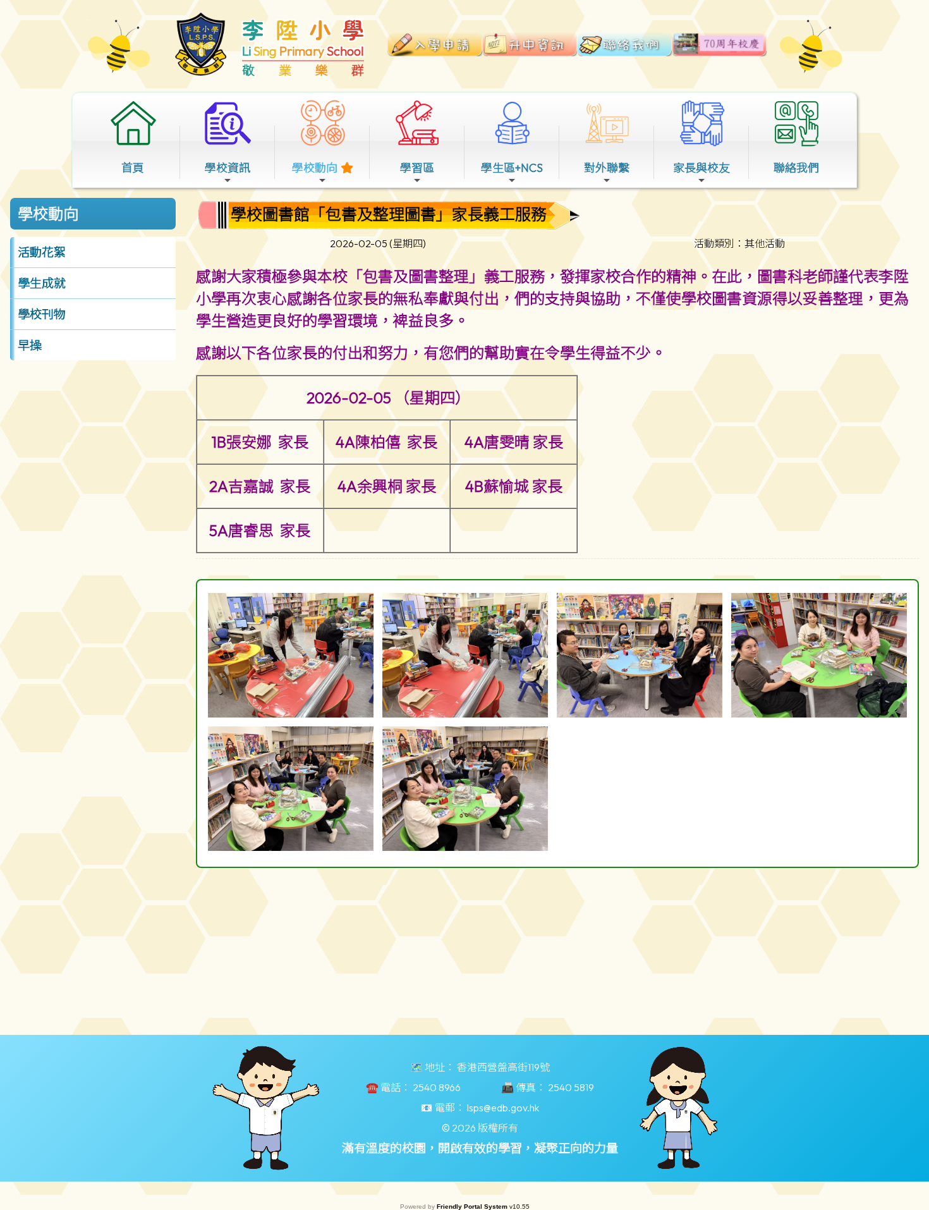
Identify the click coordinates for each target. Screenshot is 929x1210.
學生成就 (42, 283)
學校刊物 (42, 314)
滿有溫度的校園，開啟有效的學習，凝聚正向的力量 (480, 1148)
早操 (30, 345)
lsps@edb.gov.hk (503, 1107)
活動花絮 (42, 252)
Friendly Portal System (473, 1206)
